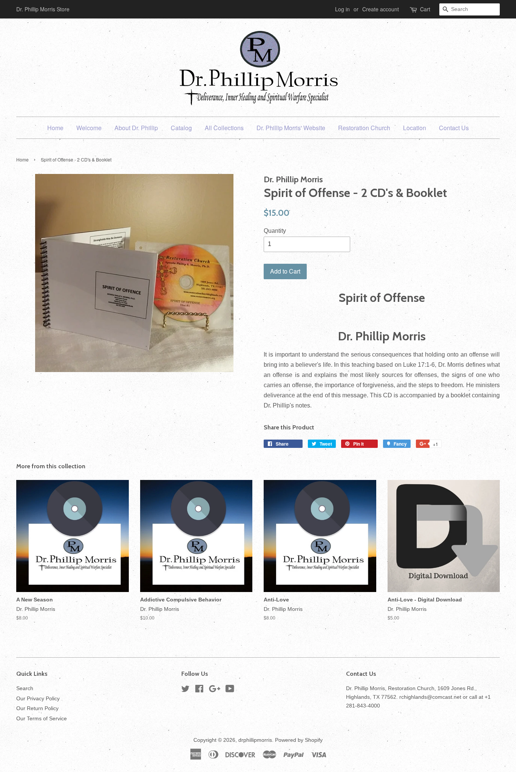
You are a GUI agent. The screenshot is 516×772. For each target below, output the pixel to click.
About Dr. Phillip (136, 127)
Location (414, 127)
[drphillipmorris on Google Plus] (214, 690)
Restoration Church (364, 127)
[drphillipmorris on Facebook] (199, 690)
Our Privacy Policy (38, 698)
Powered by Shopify (299, 740)
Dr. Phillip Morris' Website (290, 127)
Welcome (89, 127)
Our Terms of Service (41, 718)
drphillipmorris (255, 740)
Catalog (181, 127)
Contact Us (454, 127)
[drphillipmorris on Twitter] (185, 690)
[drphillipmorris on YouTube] (230, 690)
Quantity (275, 231)
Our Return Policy (37, 708)
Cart (425, 9)
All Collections (224, 127)
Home (55, 127)
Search (24, 688)
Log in (342, 9)
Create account (380, 9)
